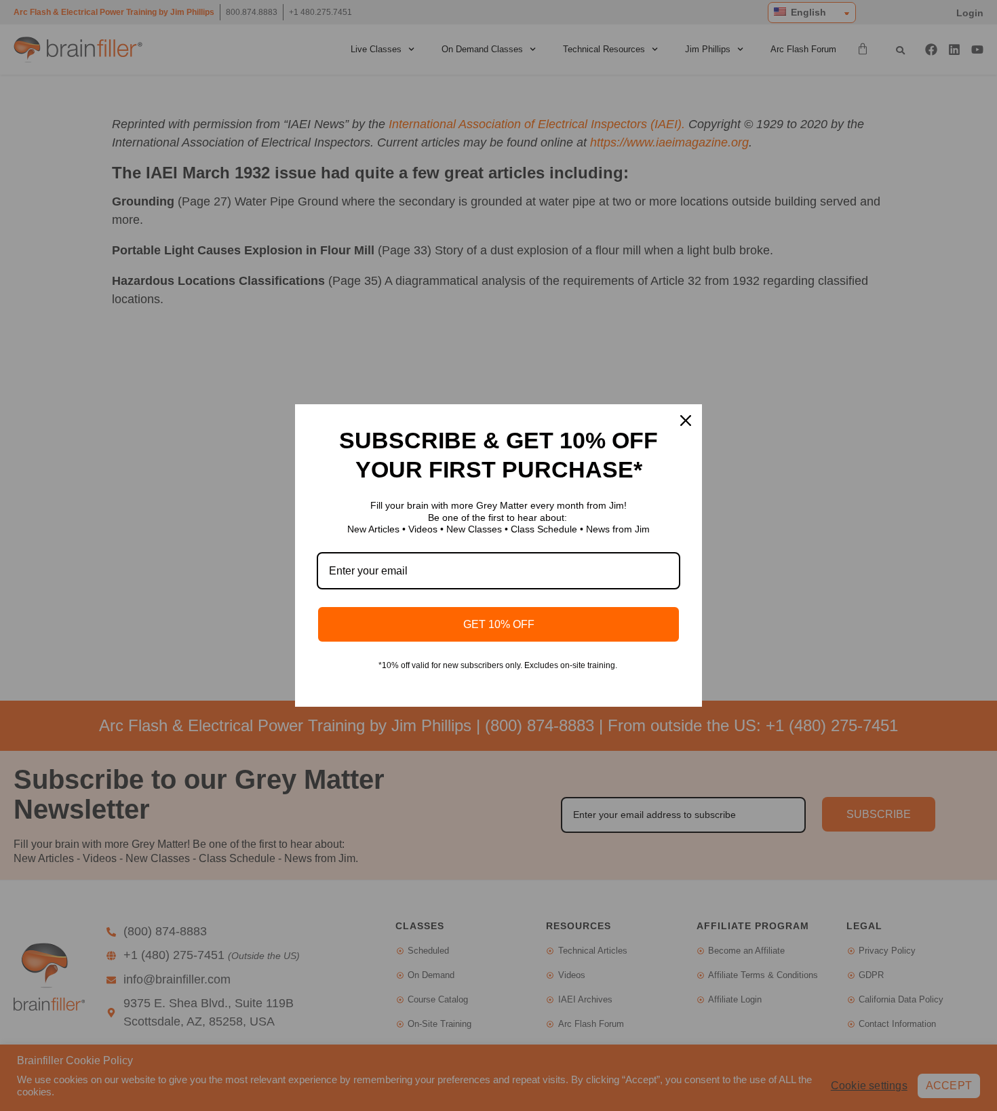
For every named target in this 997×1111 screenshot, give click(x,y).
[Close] (685, 420)
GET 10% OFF (498, 624)
